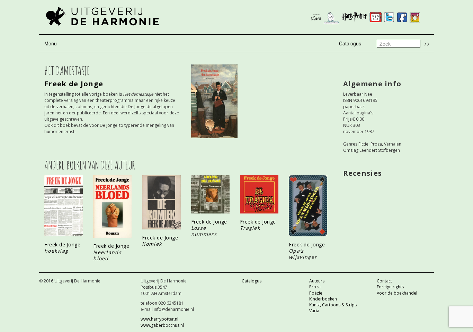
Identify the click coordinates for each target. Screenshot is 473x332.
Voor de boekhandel (397, 293)
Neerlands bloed (107, 255)
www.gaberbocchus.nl (162, 325)
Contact (384, 281)
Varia (314, 311)
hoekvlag (56, 250)
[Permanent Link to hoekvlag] (63, 205)
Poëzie (315, 293)
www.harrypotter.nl (159, 319)
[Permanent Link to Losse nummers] (210, 194)
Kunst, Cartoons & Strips (333, 305)
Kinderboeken (323, 299)
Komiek (152, 244)
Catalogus (350, 43)
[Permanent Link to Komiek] (161, 202)
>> (427, 43)
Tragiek (250, 228)
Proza (315, 287)
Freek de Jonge (73, 83)
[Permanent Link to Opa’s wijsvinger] (308, 205)
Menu (50, 43)
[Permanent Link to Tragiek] (259, 194)
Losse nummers (204, 231)
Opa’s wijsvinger (303, 253)
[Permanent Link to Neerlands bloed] (112, 206)
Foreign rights (390, 287)
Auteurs (316, 281)
